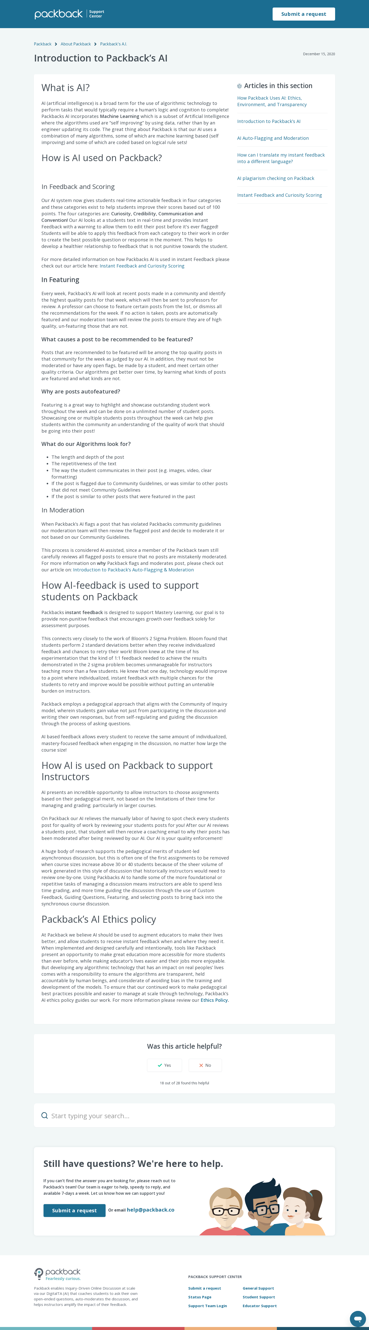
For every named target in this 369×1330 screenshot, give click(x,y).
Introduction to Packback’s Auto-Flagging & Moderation (133, 570)
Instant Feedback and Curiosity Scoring (142, 266)
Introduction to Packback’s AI (268, 121)
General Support (258, 1288)
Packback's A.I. (113, 44)
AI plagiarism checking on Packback (275, 178)
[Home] (69, 14)
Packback (42, 44)
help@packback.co (150, 1209)
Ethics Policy (214, 1000)
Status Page (199, 1296)
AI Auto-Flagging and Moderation (273, 138)
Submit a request (303, 14)
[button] (164, 1065)
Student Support (259, 1296)
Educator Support (260, 1305)
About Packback (76, 44)
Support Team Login (207, 1305)
